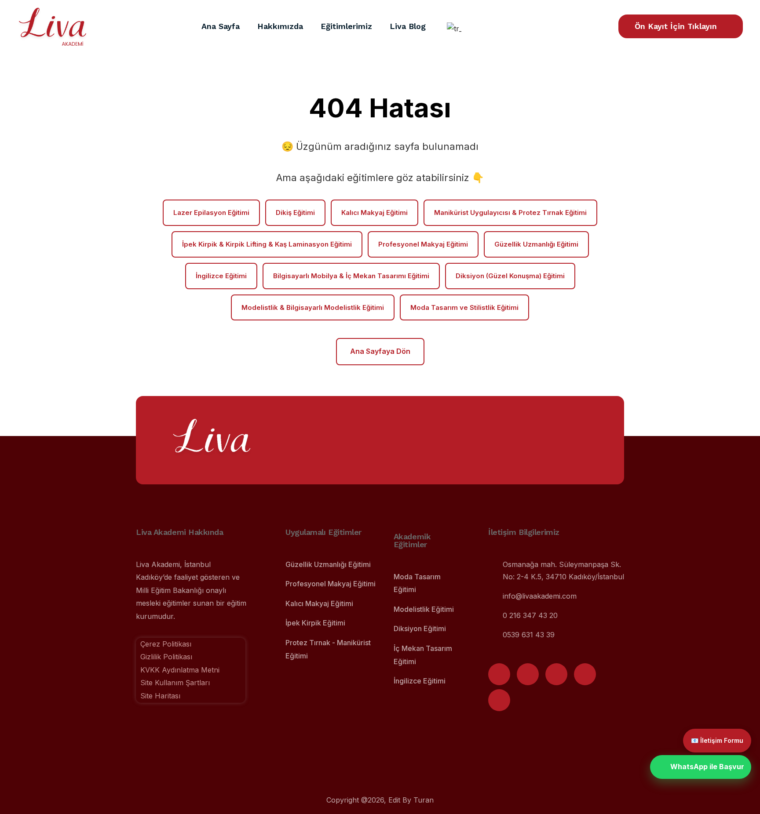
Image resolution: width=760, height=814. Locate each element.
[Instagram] (499, 674)
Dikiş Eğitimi (295, 212)
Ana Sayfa (220, 26)
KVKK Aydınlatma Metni (177, 669)
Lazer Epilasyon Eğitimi (211, 212)
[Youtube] (528, 674)
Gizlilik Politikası (166, 656)
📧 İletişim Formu (717, 740)
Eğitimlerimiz (346, 26)
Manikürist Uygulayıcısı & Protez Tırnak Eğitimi (510, 212)
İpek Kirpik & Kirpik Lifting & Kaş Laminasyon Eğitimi (267, 244)
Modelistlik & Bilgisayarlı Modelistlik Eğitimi (312, 307)
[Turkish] (452, 28)
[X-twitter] (585, 674)
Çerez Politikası (165, 644)
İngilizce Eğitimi (221, 276)
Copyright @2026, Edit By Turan (380, 799)
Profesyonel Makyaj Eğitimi (423, 244)
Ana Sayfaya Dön (380, 351)
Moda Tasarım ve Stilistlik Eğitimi (464, 307)
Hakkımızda (280, 26)
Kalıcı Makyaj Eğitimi (374, 212)
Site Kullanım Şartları (173, 682)
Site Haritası (160, 695)
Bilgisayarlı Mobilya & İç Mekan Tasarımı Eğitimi (351, 276)
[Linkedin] (499, 700)
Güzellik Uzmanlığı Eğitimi (536, 244)
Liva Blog (408, 26)
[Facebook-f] (556, 674)
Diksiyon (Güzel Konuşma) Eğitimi (510, 276)
